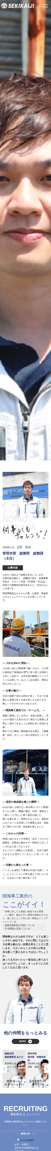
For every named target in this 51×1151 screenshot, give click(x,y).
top (44, 1143)
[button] (4, 1069)
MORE (22, 1041)
